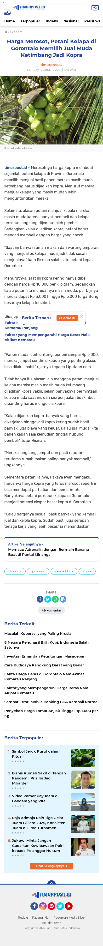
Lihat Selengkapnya (50, 866)
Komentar (53, 610)
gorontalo (38, 571)
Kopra (87, 571)
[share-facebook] (40, 599)
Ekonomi (15, 571)
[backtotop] (51, 884)
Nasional (71, 21)
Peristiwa (92, 21)
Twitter (62, 912)
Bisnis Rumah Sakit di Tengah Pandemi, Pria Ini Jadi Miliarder (39, 778)
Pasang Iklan (41, 917)
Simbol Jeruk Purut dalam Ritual (36, 754)
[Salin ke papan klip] (63, 599)
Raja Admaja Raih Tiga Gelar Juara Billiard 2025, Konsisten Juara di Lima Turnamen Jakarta (38, 822)
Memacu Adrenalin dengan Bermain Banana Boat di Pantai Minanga (48, 552)
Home (9, 21)
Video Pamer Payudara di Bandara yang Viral (35, 798)
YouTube (72, 912)
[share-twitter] (47, 599)
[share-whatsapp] (55, 599)
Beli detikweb (51, 923)
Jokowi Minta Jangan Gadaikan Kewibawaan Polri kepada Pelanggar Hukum (37, 845)
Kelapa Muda (64, 571)
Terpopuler (30, 21)
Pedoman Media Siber (69, 917)
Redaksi (23, 917)
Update (68, 318)
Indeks (52, 21)
